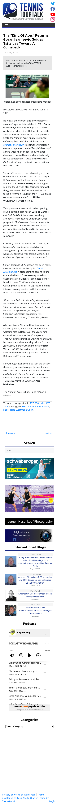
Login (52, 801)
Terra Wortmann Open (21, 409)
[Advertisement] (25, 422)
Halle (6, 409)
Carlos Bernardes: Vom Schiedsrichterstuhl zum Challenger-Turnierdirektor (35, 610)
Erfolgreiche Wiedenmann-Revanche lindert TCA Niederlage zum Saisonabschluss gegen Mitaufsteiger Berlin (35, 561)
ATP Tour (26, 406)
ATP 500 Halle (37, 403)
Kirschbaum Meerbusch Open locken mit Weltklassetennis (35, 595)
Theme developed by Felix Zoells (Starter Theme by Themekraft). (25, 798)
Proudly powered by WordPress (18, 794)
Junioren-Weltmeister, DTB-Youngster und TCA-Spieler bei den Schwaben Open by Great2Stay (35, 580)
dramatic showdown (13, 144)
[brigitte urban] (14, 539)
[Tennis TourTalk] (22, 11)
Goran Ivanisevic (40, 406)
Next (48, 433)
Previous (9, 433)
